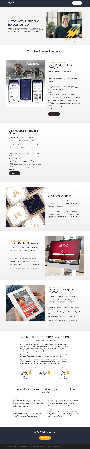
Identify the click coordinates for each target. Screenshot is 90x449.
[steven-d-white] (11, 1)
